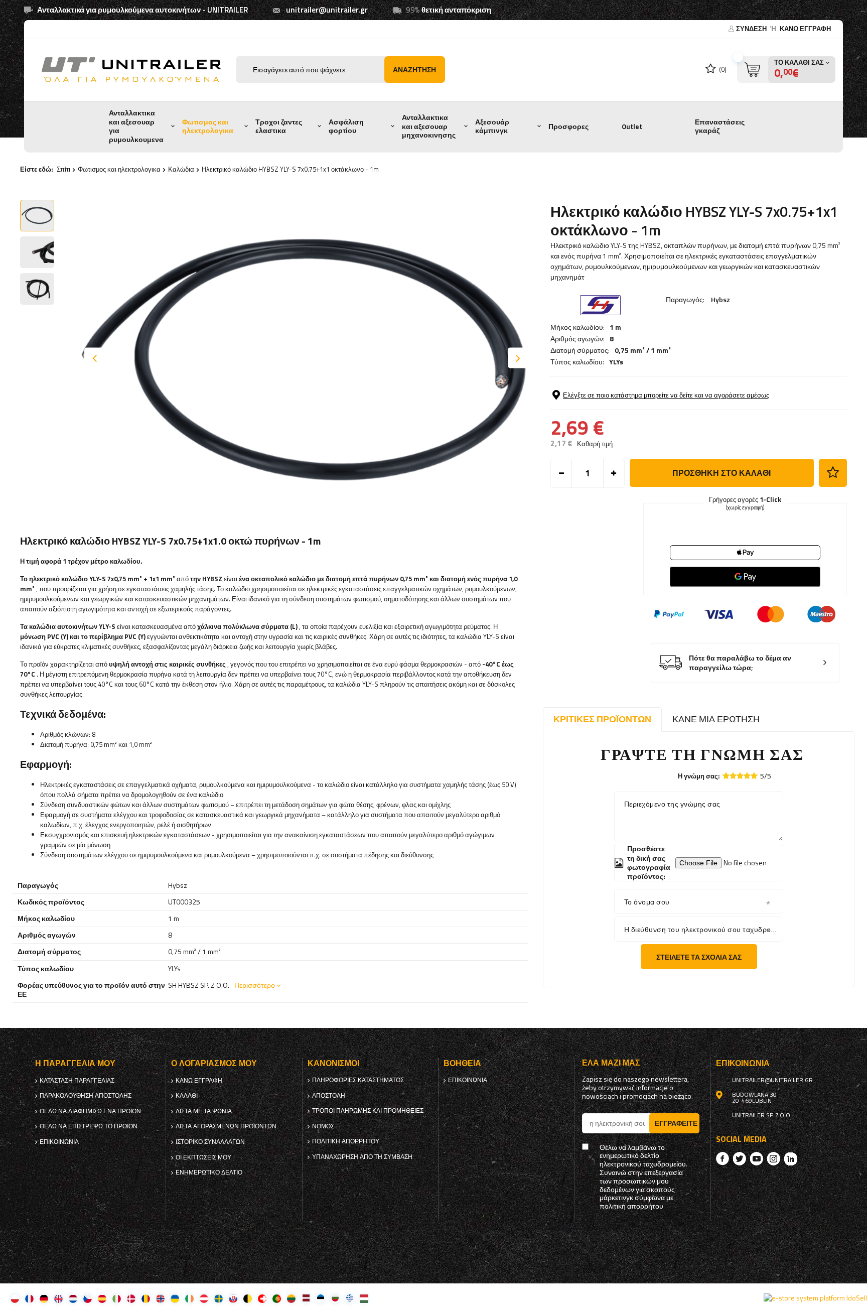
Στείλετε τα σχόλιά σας (699, 957)
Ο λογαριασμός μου (214, 1063)
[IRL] (189, 1298)
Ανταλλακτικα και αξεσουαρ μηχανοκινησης (429, 126)
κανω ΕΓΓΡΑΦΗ (805, 29)
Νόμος (323, 1126)
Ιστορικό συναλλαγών (210, 1142)
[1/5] (726, 775)
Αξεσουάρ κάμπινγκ (492, 126)
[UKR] (175, 1298)
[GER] (44, 1298)
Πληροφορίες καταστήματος (358, 1080)
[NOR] (160, 1298)
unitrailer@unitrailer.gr (327, 10)
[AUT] (204, 1298)
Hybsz (720, 299)
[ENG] (58, 1298)
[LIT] (291, 1298)
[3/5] (740, 775)
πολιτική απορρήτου (345, 1141)
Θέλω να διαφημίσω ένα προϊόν (90, 1111)
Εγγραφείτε (676, 1123)
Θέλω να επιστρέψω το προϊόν (88, 1126)
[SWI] (262, 1298)
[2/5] (733, 775)
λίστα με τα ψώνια (204, 1111)
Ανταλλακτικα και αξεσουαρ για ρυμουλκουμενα (136, 126)
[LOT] (306, 1298)
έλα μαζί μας (611, 1063)
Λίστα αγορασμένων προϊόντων (226, 1126)
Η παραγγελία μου (75, 1063)
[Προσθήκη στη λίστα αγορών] (833, 473)
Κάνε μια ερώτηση (716, 719)
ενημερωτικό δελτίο (209, 1172)
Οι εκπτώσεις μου (203, 1157)
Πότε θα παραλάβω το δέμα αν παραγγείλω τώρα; (740, 662)
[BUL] (335, 1298)
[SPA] (102, 1298)
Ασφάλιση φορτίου (346, 126)
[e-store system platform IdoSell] (815, 1297)
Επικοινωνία (59, 1142)
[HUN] (364, 1298)
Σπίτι (63, 169)
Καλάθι (187, 1096)
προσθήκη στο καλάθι (721, 473)
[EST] (320, 1298)
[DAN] (131, 1298)
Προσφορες (568, 126)
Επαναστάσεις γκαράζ (720, 126)
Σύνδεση (752, 29)
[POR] (276, 1298)
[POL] (15, 1298)
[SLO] (233, 1298)
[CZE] (87, 1298)
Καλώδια (181, 169)
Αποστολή (328, 1096)
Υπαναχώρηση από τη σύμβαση (362, 1157)
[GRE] (349, 1298)
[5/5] (754, 775)
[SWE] (218, 1298)
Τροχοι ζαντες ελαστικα (278, 126)
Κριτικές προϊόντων (602, 719)
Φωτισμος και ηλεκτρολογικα (207, 126)
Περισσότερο (254, 985)
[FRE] (29, 1298)
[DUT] (73, 1298)
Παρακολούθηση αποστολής (85, 1096)
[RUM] (145, 1298)
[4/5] (747, 775)
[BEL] (247, 1298)
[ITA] (116, 1298)
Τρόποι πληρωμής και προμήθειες (367, 1111)
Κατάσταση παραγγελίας (77, 1081)
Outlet (632, 126)
